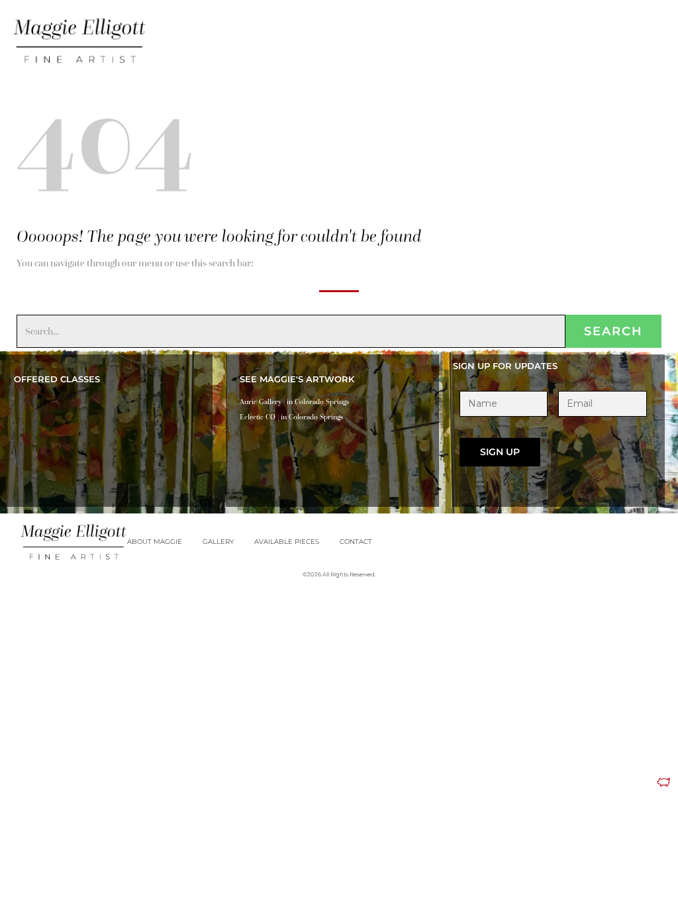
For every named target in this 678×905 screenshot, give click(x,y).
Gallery (218, 541)
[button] (615, 34)
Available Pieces (286, 541)
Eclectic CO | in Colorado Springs (292, 416)
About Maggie (154, 541)
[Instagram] (659, 32)
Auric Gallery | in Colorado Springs (295, 401)
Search (613, 331)
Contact (356, 541)
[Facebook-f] (640, 32)
